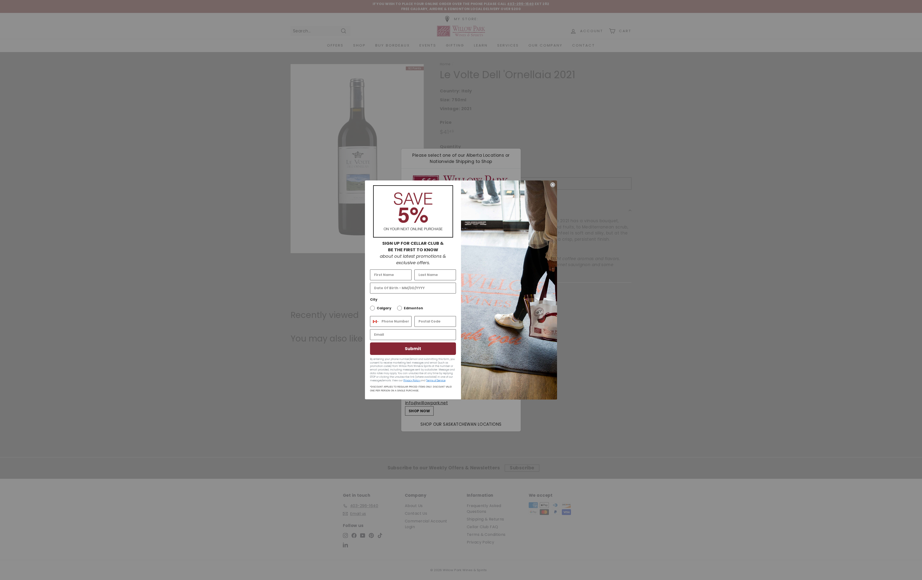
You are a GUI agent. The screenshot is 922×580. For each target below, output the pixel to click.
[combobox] (374, 321)
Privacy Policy (411, 380)
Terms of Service (435, 380)
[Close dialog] (552, 184)
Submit (413, 349)
